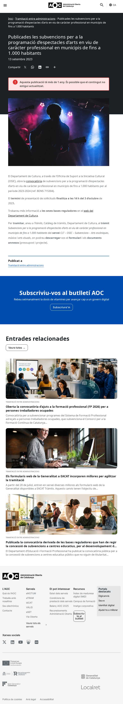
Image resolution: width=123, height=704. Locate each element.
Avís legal (31, 699)
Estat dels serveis (59, 593)
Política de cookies (12, 699)
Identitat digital (106, 605)
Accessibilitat (47, 699)
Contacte (7, 610)
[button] (5, 5)
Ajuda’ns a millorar (108, 610)
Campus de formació (84, 601)
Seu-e (101, 600)
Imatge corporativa (83, 605)
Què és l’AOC (9, 593)
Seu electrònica (10, 605)
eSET (29, 612)
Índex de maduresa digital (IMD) (83, 595)
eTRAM (30, 598)
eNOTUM (31, 593)
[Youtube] (20, 642)
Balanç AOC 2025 (59, 605)
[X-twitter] (4, 642)
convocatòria (34, 181)
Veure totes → (16, 347)
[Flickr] (36, 642)
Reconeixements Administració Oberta (61, 612)
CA (114, 5)
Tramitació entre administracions (35, 18)
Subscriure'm (61, 307)
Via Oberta (31, 616)
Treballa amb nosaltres (9, 600)
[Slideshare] (28, 642)
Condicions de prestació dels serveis (61, 600)
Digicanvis (103, 596)
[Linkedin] (12, 642)
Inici (10, 18)
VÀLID (29, 607)
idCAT (29, 602)
